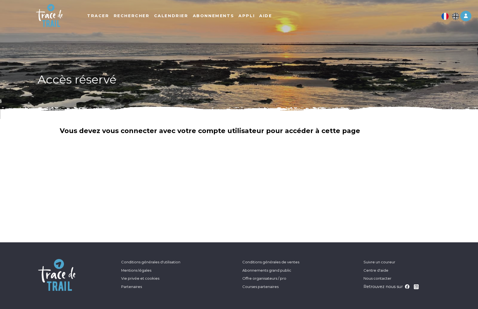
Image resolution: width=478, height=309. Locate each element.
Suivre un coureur (379, 262)
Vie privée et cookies (140, 278)
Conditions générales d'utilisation (150, 262)
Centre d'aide (375, 270)
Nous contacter (377, 278)
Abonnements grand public (266, 270)
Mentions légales (136, 270)
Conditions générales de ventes (270, 262)
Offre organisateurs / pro (264, 278)
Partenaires (131, 286)
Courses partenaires (260, 286)
